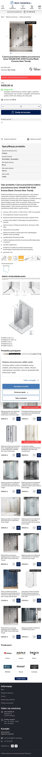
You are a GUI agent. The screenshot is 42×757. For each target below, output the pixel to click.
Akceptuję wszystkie (21, 386)
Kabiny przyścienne (25, 17)
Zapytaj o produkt (35, 139)
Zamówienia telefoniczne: (21, 12)
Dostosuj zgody (19, 392)
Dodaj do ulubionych (10, 139)
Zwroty (3, 696)
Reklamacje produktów (8, 700)
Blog (2, 689)
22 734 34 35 (8, 741)
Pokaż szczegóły (30, 380)
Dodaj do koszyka (22, 112)
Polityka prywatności (7, 703)
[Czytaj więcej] (21, 678)
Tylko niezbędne (21, 398)
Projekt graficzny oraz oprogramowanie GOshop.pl (16, 753)
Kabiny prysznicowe (12, 17)
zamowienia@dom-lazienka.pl (13, 738)
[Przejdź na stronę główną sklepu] (21, 2)
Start (2, 17)
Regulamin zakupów (7, 693)
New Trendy (11, 70)
